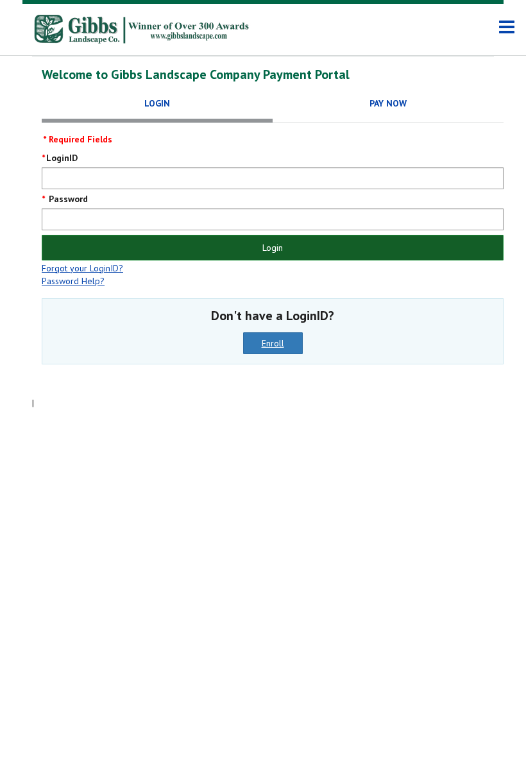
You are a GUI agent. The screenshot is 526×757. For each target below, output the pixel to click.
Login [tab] (157, 103)
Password (67, 199)
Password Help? (73, 281)
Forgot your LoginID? (82, 268)
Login (272, 247)
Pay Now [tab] (388, 103)
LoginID (62, 158)
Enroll (273, 343)
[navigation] (507, 27)
